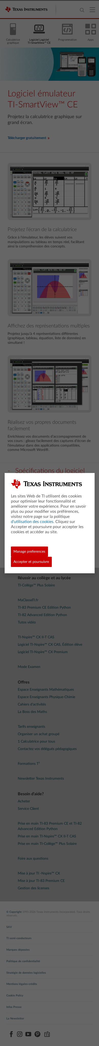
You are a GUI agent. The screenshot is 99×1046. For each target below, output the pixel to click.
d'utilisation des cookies (32, 522)
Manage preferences (29, 551)
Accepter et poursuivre (31, 562)
